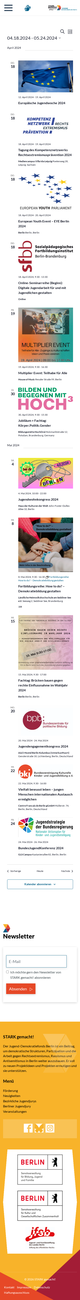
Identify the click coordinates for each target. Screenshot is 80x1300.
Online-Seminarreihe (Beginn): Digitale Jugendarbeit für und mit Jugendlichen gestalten (42, 288)
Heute (40, 871)
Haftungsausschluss (16, 1292)
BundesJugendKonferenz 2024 (40, 848)
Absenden (18, 988)
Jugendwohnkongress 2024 (38, 499)
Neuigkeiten (11, 1096)
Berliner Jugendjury (17, 1106)
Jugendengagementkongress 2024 (43, 746)
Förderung (10, 1090)
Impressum (24, 1287)
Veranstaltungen (15, 1111)
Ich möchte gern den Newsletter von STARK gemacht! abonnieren (35, 974)
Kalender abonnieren (37, 884)
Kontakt (9, 1287)
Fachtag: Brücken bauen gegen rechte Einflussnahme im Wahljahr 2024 (43, 685)
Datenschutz (42, 1287)
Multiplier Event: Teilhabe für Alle (42, 373)
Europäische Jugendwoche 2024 (41, 103)
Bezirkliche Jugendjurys (19, 1101)
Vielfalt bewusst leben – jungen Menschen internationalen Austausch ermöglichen (45, 794)
